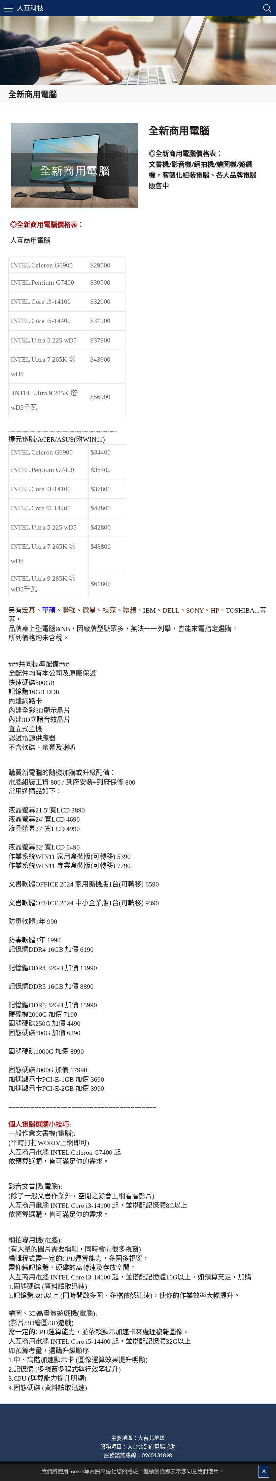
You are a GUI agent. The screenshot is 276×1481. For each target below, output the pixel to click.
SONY (195, 610)
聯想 (129, 610)
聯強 (69, 610)
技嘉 (109, 610)
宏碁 (28, 610)
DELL (171, 610)
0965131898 (157, 1455)
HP (215, 610)
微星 (89, 610)
